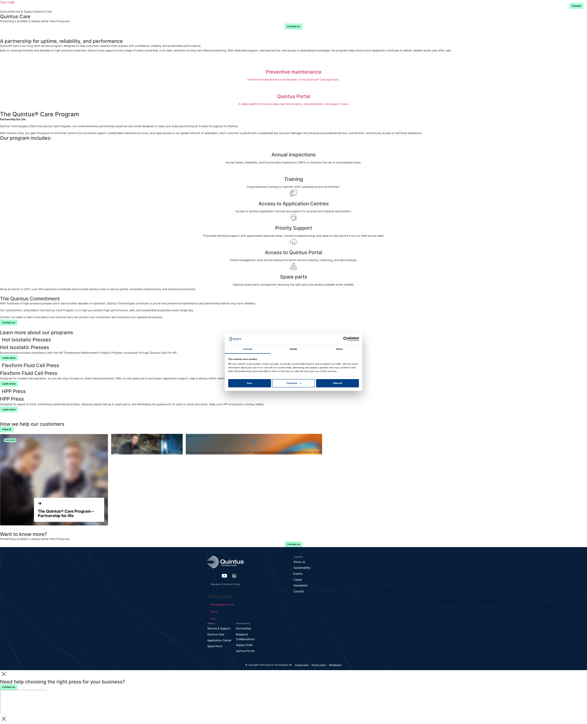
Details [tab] (293, 349)
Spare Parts (214, 646)
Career (298, 579)
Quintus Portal (245, 651)
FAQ (213, 618)
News (214, 611)
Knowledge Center (286, 5)
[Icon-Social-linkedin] (234, 576)
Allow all (337, 383)
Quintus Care (215, 634)
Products (236, 5)
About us (299, 561)
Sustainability (302, 567)
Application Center (219, 640)
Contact (299, 591)
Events (298, 573)
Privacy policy (319, 665)
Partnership (312, 5)
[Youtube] (224, 576)
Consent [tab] (247, 349)
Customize (291, 383)
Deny (249, 383)
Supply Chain (244, 645)
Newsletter (301, 585)
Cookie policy (302, 665)
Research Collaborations (245, 637)
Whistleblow (335, 665)
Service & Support (342, 5)
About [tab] (339, 349)
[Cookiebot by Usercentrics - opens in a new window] (345, 339)
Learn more (8, 357)
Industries (258, 5)
